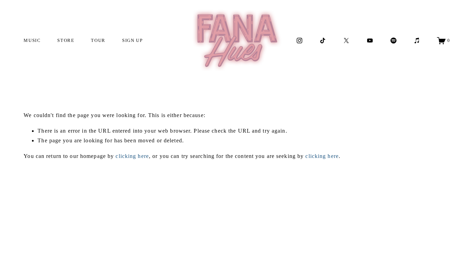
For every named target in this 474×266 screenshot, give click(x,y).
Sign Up (132, 40)
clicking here (132, 156)
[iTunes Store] (417, 40)
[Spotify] (393, 40)
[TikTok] (322, 40)
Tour (98, 40)
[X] (346, 40)
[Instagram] (299, 40)
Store (65, 40)
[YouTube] (369, 40)
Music (32, 40)
